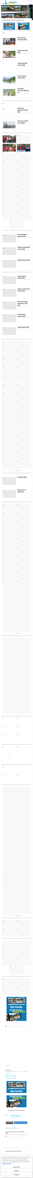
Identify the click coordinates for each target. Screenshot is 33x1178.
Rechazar (16, 1170)
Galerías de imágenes (10, 1075)
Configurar (16, 1174)
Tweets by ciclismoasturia (11, 1128)
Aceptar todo (16, 1167)
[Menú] (30, 2)
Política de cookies (6, 1163)
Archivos (7, 1073)
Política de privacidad (10, 1077)
